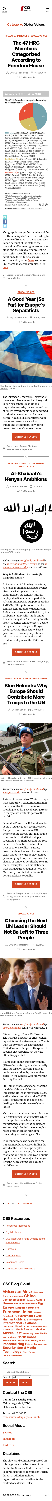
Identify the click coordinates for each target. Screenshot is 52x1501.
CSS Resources (20, 72)
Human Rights (13, 278)
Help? (25, 1382)
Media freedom (25, 1329)
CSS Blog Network (21, 1495)
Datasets (11, 1249)
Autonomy (38, 1292)
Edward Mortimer (20, 944)
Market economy (38, 1326)
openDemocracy (12, 1027)
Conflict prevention (14, 1299)
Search (10, 1382)
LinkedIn (8, 1445)
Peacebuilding (13, 1344)
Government (38, 275)
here (31, 260)
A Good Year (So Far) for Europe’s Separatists (26, 305)
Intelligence (35, 1319)
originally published (32, 560)
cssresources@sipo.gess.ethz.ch (21, 1417)
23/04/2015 (38, 709)
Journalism (8, 1326)
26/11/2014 (41, 944)
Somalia (27, 661)
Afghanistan (12, 1291)
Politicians (42, 1344)
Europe (23, 446)
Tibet (25, 1352)
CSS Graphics (13, 1255)
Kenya (45, 661)
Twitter (7, 1432)
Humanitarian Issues (17, 36)
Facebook (9, 1439)
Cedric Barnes (20, 486)
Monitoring (28, 1333)
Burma (7, 1296)
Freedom (26, 275)
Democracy (12, 1303)
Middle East (12, 1333)
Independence (14, 449)
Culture (40, 1299)
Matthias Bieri (20, 317)
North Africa (9, 1337)
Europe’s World (11, 792)
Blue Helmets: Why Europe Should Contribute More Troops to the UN (26, 694)
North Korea (26, 1337)
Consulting (31, 1300)
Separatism (27, 449)
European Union (17, 1311)
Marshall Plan (9, 1330)
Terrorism (37, 463)
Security (11, 661)
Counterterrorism (15, 664)
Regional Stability (19, 463)
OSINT (42, 1341)
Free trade (8, 1316)
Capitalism (17, 1296)
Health (38, 1315)
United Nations (14, 275)
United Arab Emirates (12, 1355)
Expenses (37, 1313)
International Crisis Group (22, 564)
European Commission (27, 1307)
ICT (26, 1319)
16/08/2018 (40, 72)
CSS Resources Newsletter (21, 1268)
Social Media (26, 1347)
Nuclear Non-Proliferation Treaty (20, 1340)
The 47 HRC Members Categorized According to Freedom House (26, 54)
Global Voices (39, 36)
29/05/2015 (39, 317)
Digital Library (13, 1232)
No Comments (28, 77)
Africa (19, 661)
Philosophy (31, 1344)
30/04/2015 (39, 486)
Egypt (42, 1303)
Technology (12, 1352)
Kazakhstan (22, 1326)
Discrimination (29, 1303)
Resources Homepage (18, 1225)
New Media (41, 1333)
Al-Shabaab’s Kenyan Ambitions (26, 476)
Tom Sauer (20, 709)
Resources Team (15, 1262)
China (30, 1295)
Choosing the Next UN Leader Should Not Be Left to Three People (26, 929)
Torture (31, 1352)
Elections (32, 446)
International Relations (20, 1323)
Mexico (40, 1329)
